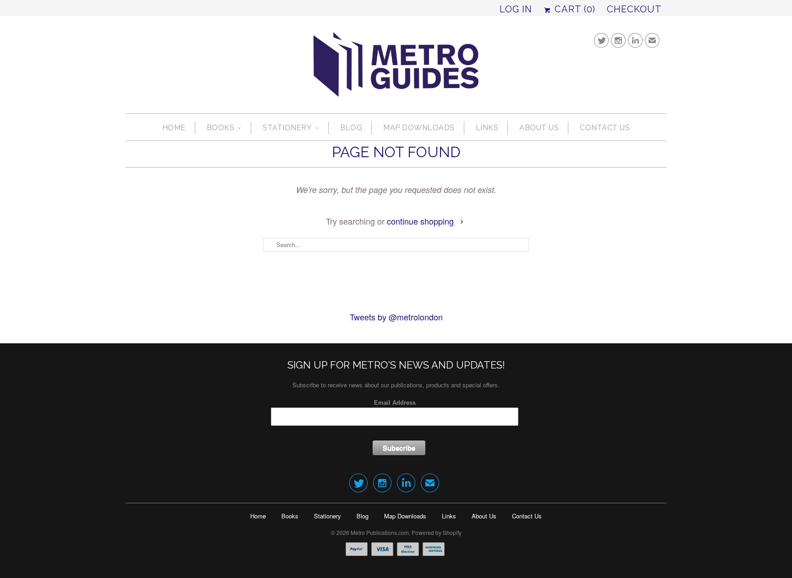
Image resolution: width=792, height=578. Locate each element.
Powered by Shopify (437, 532)
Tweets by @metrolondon (396, 317)
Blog (351, 127)
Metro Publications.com (380, 532)
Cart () (573, 9)
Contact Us (605, 127)
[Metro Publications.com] (396, 68)
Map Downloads (419, 127)
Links (487, 127)
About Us (539, 127)
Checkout (634, 9)
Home (174, 127)
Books (221, 127)
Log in (516, 9)
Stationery (287, 127)
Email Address (395, 402)
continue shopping (421, 221)
